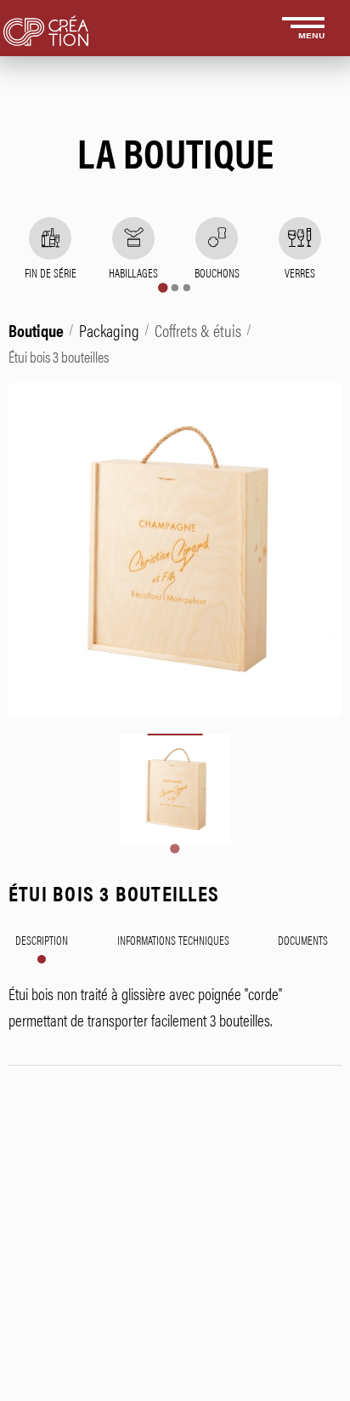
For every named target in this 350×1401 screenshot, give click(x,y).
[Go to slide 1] (174, 848)
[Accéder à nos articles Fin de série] (50, 238)
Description (41, 939)
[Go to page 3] (186, 287)
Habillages (133, 272)
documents (303, 939)
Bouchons (217, 272)
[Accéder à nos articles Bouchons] (216, 238)
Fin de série (50, 272)
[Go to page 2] (175, 287)
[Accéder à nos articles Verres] (300, 238)
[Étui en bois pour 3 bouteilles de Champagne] (175, 789)
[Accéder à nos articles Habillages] (133, 238)
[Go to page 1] (162, 287)
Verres (300, 272)
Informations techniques (173, 939)
